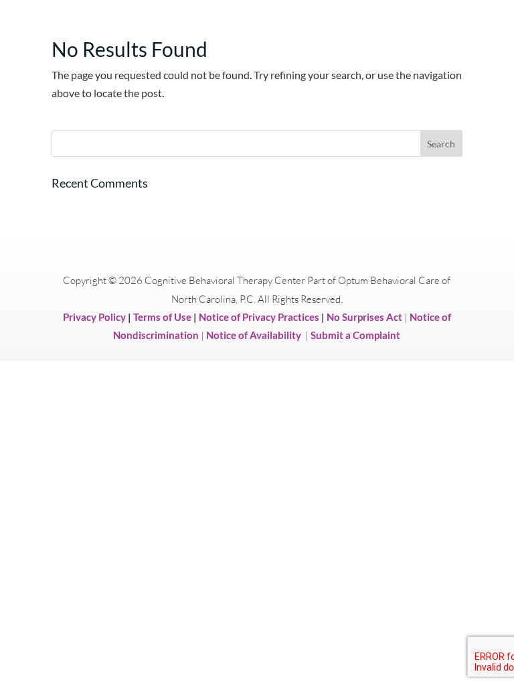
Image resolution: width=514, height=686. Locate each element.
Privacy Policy (94, 317)
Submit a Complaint (355, 335)
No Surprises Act (364, 317)
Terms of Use (162, 317)
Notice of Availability (254, 335)
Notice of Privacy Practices (259, 317)
